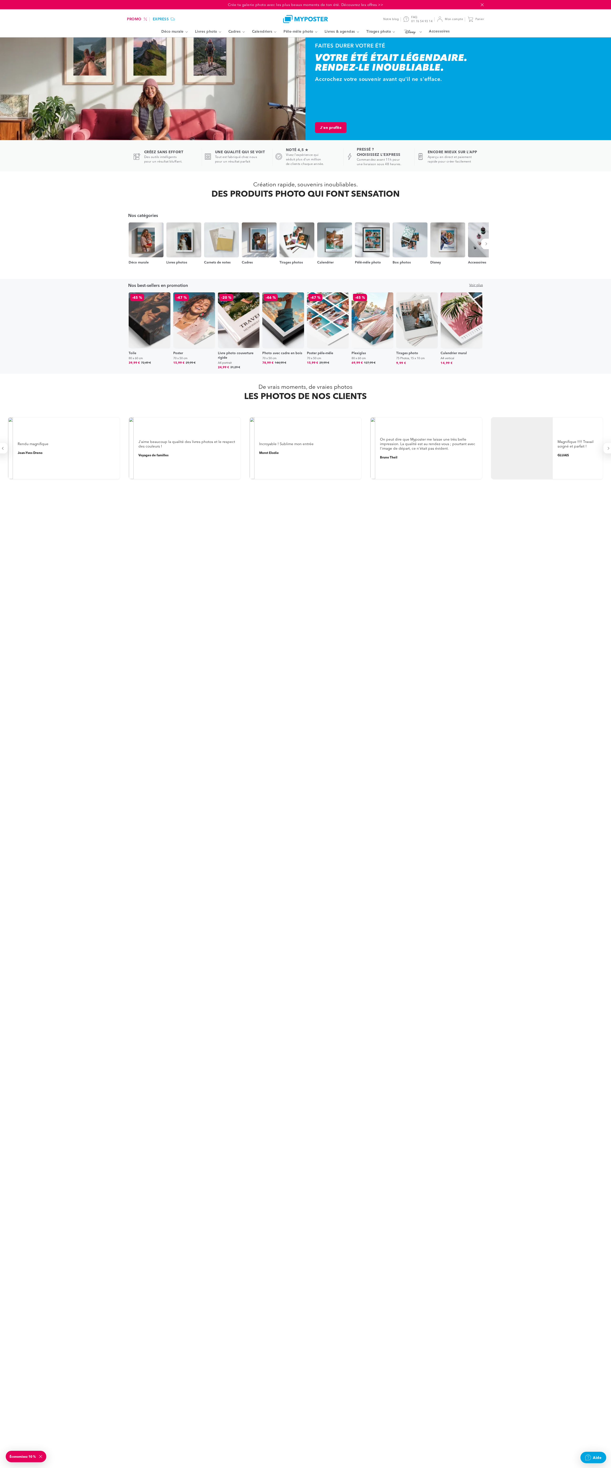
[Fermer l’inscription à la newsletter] (41, 1456)
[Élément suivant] (487, 244)
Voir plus (476, 285)
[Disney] (412, 31)
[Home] (305, 19)
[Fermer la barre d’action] (482, 5)
